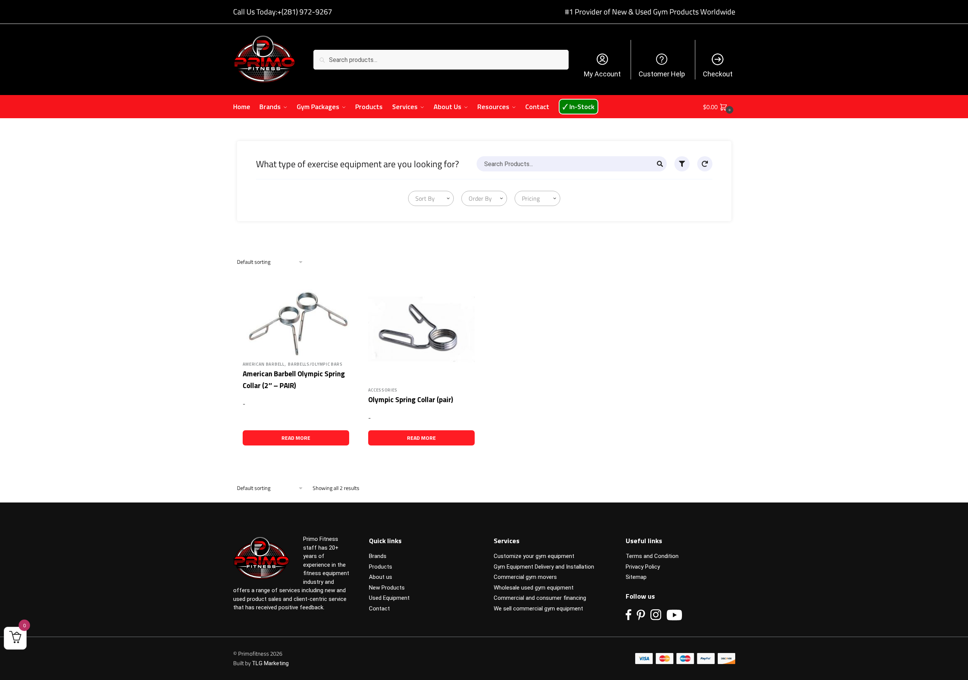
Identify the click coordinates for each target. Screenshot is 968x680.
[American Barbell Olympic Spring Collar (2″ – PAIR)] (296, 316)
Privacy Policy (643, 566)
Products (380, 566)
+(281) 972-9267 (304, 11)
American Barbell (264, 364)
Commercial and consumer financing (540, 597)
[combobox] (431, 198)
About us (380, 577)
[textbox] (423, 198)
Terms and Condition (652, 556)
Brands (377, 556)
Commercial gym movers (525, 577)
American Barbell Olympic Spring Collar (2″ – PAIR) (294, 379)
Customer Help (662, 74)
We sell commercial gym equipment (538, 608)
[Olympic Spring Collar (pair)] (421, 329)
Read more (295, 438)
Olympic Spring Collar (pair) (410, 399)
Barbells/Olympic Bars (315, 364)
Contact (379, 608)
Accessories (383, 390)
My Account (602, 74)
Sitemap (636, 577)
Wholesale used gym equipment (534, 587)
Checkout (718, 74)
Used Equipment (389, 597)
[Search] (660, 163)
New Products (387, 587)
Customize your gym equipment (534, 556)
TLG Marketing (270, 663)
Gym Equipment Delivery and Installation (544, 566)
